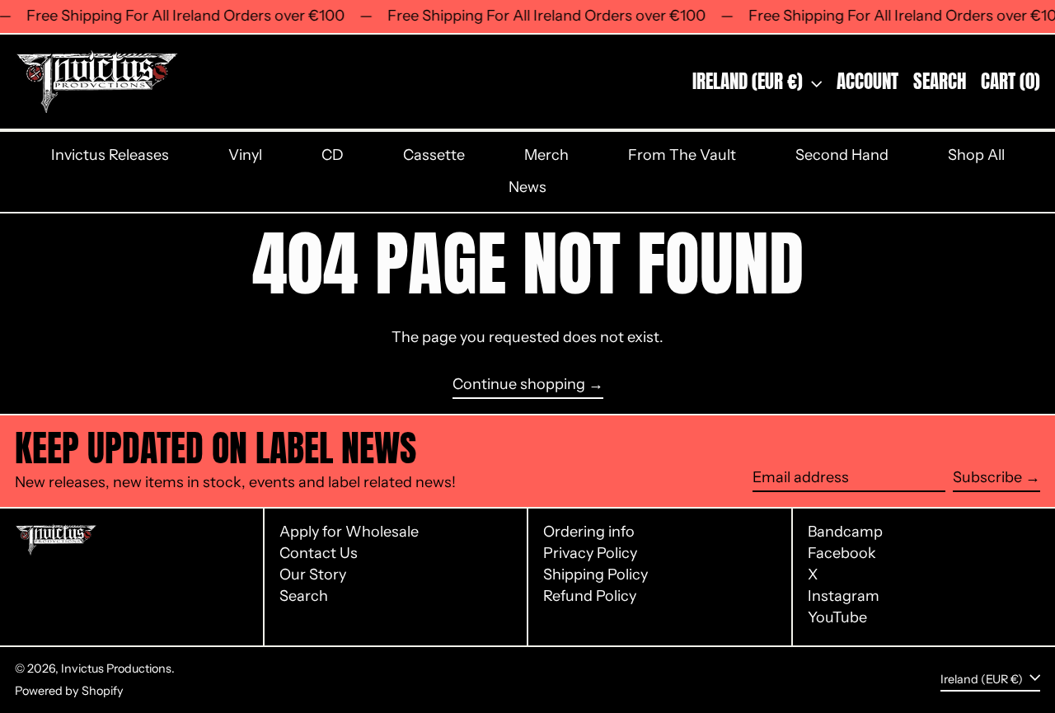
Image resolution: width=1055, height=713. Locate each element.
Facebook (842, 553)
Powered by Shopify (69, 690)
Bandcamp (845, 532)
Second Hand (842, 155)
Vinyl (245, 155)
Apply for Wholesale (349, 532)
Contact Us (318, 553)
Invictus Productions (116, 668)
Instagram (843, 596)
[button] (939, 82)
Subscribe (987, 477)
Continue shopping (518, 384)
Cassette (434, 155)
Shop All (976, 155)
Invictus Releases (110, 155)
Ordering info (589, 532)
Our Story (312, 574)
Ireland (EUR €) (749, 81)
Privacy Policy (590, 553)
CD (332, 155)
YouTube (837, 617)
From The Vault (682, 155)
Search (303, 596)
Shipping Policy (595, 574)
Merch (546, 155)
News (527, 187)
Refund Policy (589, 596)
